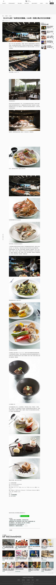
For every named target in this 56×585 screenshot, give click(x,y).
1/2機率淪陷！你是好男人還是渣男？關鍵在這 (34, 558)
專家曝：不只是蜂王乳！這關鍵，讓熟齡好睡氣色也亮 (47, 547)
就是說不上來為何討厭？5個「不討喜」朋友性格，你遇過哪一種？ (50, 27)
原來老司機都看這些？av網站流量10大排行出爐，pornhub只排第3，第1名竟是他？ (50, 42)
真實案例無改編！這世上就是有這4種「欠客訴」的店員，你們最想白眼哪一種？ (22, 521)
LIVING (41, 3)
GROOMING (27, 3)
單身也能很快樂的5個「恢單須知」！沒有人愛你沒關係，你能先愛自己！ (8, 558)
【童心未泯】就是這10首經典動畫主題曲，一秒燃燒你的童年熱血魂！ (21, 547)
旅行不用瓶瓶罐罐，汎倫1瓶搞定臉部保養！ (47, 558)
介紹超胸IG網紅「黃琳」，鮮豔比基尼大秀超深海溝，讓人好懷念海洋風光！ (8, 570)
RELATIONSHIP (34, 3)
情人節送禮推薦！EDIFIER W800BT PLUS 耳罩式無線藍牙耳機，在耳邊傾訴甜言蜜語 (50, 47)
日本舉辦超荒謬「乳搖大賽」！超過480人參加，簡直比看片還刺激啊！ (21, 558)
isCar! (3, 20)
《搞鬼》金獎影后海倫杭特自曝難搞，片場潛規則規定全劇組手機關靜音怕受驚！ (8, 547)
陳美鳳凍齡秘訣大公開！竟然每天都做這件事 (16, 524)
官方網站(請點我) (14, 494)
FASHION (4, 3)
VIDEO (47, 3)
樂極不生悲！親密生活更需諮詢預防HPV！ (34, 547)
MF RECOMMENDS (11, 537)
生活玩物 (10, 530)
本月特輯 (51, 3)
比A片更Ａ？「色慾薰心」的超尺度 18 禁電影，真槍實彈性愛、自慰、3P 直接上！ (50, 37)
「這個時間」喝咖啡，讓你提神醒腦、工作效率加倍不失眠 (18, 519)
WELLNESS (20, 3)
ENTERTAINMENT (12, 3)
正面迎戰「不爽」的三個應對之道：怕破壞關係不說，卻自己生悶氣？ (34, 570)
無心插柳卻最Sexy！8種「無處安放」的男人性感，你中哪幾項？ (19, 522)
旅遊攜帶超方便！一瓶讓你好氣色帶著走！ (16, 525)
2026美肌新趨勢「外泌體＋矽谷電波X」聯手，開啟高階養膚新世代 (47, 570)
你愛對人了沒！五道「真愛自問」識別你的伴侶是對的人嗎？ (50, 32)
